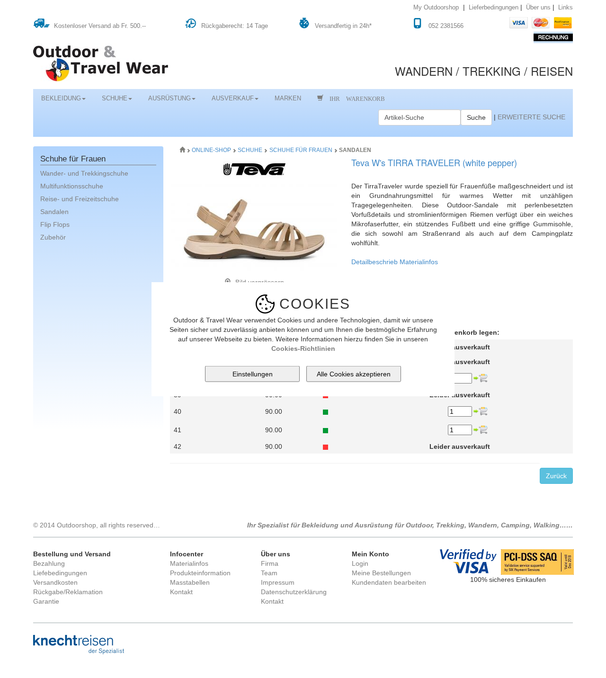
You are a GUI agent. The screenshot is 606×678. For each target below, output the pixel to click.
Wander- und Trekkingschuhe (84, 173)
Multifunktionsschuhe (71, 186)
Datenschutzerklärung (294, 592)
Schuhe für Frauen (300, 150)
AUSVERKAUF (233, 98)
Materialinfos (419, 262)
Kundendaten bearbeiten (389, 582)
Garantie (46, 601)
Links (565, 7)
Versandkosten (55, 582)
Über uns (538, 7)
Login (360, 563)
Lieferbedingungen (493, 7)
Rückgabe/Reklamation (68, 592)
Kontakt (181, 592)
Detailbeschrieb (374, 262)
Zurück (556, 476)
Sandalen (54, 211)
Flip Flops (55, 224)
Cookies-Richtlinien (303, 348)
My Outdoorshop (436, 7)
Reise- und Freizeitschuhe (79, 199)
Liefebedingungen (60, 573)
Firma (269, 563)
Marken (288, 98)
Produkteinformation (200, 573)
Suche (476, 117)
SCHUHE (114, 98)
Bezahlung (49, 563)
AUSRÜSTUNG (169, 98)
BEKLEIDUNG (61, 98)
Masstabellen (190, 582)
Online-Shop (212, 150)
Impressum (277, 582)
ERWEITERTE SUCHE (531, 117)
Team (269, 573)
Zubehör (53, 237)
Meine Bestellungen (381, 573)
